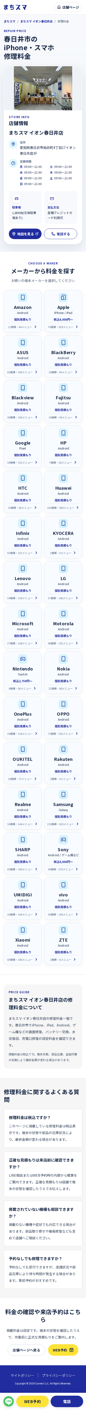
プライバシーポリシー (58, 1375)
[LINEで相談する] (8, 1401)
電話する (63, 233)
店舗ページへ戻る (26, 1350)
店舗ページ (70, 7)
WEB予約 (60, 1350)
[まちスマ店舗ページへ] (15, 7)
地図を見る (25, 233)
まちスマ (9, 21)
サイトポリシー (22, 1375)
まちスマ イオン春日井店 (36, 21)
